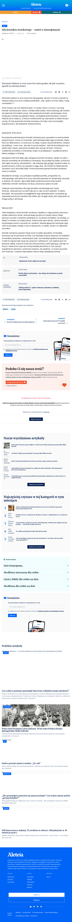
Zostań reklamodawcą (51, 912)
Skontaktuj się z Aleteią (22, 916)
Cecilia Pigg (20, 33)
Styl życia (5, 21)
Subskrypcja (30, 882)
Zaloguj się (46, 412)
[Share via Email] (66, 92)
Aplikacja (29, 879)
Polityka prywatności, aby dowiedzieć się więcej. (51, 611)
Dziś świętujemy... (13, 565)
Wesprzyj (35, 12)
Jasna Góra (7, 707)
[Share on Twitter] (62, 92)
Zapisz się (8, 355)
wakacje (6, 808)
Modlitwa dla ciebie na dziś (19, 586)
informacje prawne (37, 912)
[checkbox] (4, 349)
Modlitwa (55, 12)
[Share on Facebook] (56, 92)
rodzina (6, 653)
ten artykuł (48, 163)
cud (5, 741)
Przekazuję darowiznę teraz (15, 382)
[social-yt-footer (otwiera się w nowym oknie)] (31, 907)
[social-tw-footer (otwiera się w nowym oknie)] (38, 907)
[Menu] (10, 5)
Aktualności (11, 877)
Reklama (29, 887)
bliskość (5, 309)
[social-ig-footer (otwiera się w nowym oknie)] (41, 907)
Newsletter (30, 877)
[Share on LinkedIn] (59, 92)
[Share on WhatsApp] (69, 92)
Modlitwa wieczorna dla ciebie (21, 572)
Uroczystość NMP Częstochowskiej (42, 8)
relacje (13, 309)
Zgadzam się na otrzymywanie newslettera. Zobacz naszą (27, 349)
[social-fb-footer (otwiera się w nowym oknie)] (34, 907)
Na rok (48, 877)
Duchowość (11, 882)
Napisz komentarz (36, 419)
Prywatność (33, 916)
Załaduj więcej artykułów (36, 484)
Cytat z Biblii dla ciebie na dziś (21, 579)
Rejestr (16, 12)
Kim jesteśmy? (26, 912)
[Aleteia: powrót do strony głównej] (36, 4)
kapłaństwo (7, 774)
